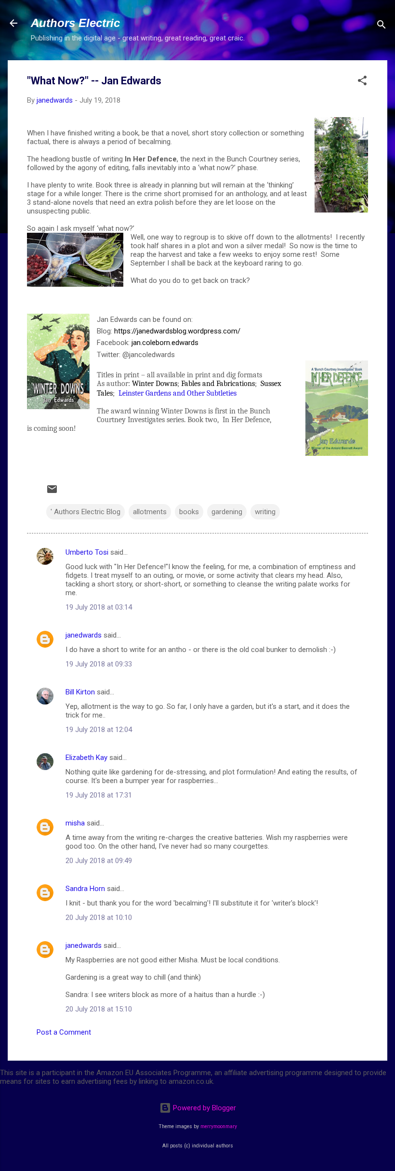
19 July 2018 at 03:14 (99, 607)
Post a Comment (64, 1032)
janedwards (84, 635)
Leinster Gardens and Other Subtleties (177, 393)
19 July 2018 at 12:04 (99, 729)
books (189, 511)
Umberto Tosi (87, 552)
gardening (226, 511)
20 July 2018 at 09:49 (99, 860)
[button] (362, 82)
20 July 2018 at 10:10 (99, 917)
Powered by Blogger (203, 1108)
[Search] (381, 26)
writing (265, 511)
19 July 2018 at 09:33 (99, 664)
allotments (150, 511)
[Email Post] (52, 492)
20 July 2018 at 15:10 (99, 1009)
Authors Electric (75, 22)
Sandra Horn (85, 888)
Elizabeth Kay (86, 757)
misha (75, 823)
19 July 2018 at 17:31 (99, 795)
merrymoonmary (218, 1126)
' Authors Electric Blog (85, 511)
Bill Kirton (80, 692)
